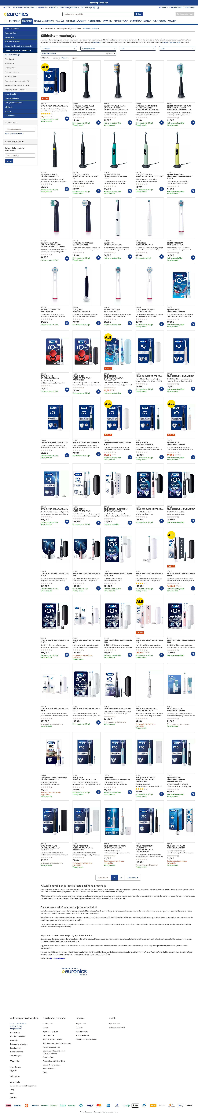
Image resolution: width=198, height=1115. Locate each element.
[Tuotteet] (5, 21)
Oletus (64, 58)
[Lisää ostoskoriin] (67, 118)
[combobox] (102, 14)
